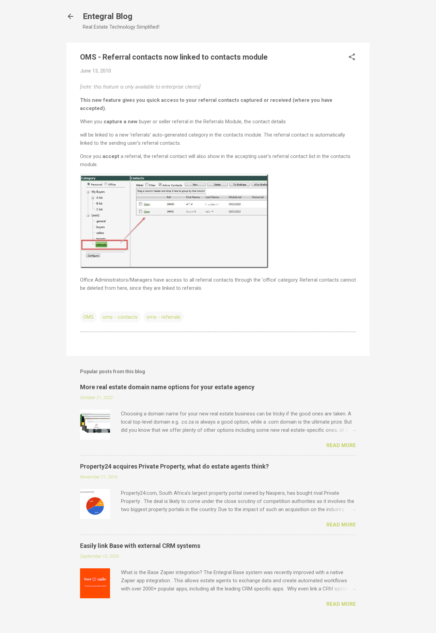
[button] (352, 57)
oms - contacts (120, 317)
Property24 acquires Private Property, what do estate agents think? (174, 466)
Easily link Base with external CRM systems (140, 545)
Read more (341, 445)
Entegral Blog (108, 16)
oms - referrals (163, 317)
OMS (88, 317)
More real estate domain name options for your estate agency (167, 387)
